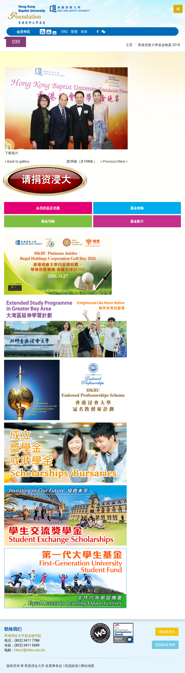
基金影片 (137, 221)
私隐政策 (72, 666)
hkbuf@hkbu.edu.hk (29, 650)
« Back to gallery (17, 161)
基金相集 (137, 208)
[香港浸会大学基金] (27, 12)
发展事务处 (53, 666)
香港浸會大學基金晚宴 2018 (159, 45)
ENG (64, 32)
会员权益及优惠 (48, 208)
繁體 (74, 32)
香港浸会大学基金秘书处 (22, 636)
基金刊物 (48, 221)
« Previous (108, 161)
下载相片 (11, 153)
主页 (129, 45)
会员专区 (23, 32)
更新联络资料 (165, 645)
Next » (123, 161)
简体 (84, 32)
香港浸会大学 (34, 666)
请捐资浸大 (167, 632)
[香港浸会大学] (70, 8)
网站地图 (87, 666)
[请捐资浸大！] (92, 180)
